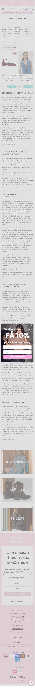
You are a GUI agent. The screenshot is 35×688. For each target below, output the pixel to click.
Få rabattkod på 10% (17, 357)
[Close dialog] (31, 325)
